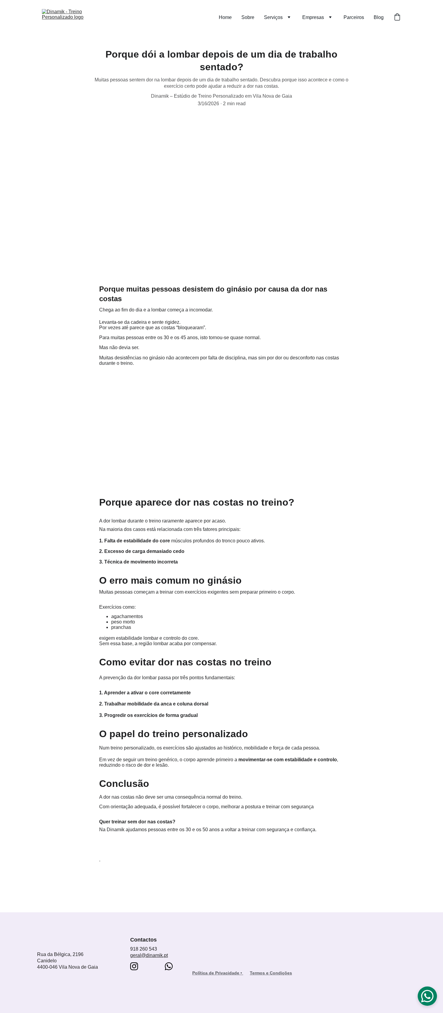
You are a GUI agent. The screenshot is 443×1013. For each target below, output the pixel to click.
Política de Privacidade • (217, 972)
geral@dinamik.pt (149, 955)
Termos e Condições (271, 972)
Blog (379, 17)
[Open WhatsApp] (427, 996)
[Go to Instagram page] (134, 966)
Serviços (273, 17)
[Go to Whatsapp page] (169, 966)
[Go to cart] (397, 17)
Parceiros (354, 17)
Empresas (313, 17)
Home (225, 17)
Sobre (247, 17)
